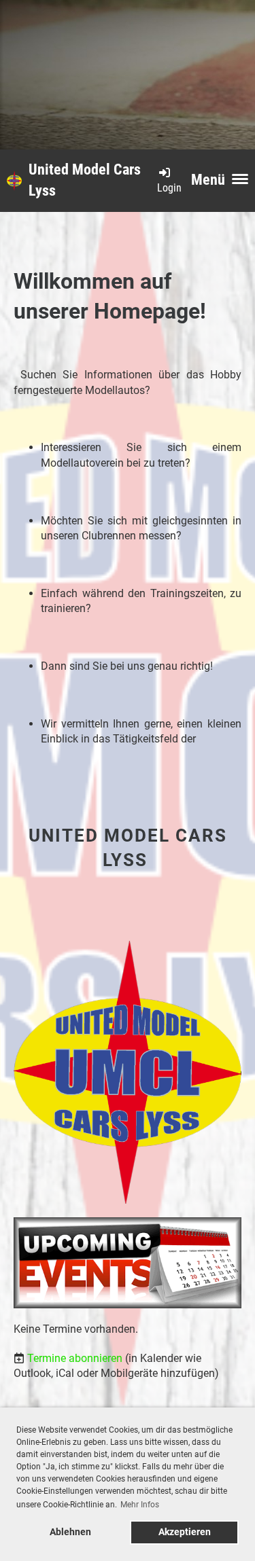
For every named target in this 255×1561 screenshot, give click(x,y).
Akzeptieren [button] (184, 1532)
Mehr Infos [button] (139, 1504)
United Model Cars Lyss (85, 180)
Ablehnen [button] (70, 1532)
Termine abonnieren (74, 1358)
